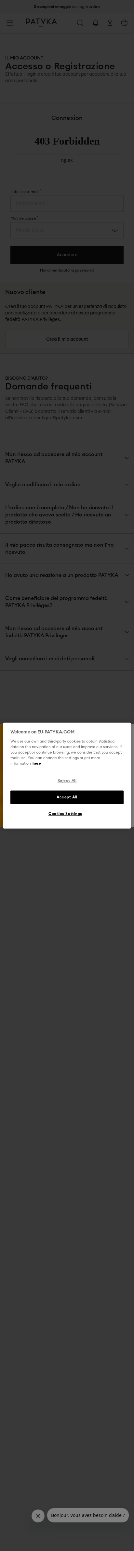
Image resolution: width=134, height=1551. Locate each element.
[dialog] (66, 775)
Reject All (67, 780)
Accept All (67, 797)
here (37, 763)
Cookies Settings (65, 814)
